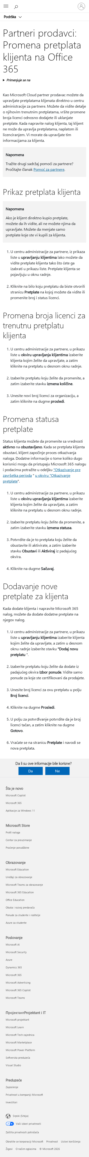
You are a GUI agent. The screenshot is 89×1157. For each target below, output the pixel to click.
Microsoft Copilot (16, 795)
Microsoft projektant (17, 1019)
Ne (57, 770)
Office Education (15, 900)
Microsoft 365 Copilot (18, 990)
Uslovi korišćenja (70, 1141)
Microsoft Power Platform (20, 1050)
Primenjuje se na (18, 80)
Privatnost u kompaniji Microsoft (24, 1094)
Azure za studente (16, 922)
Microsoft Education (17, 869)
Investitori (11, 1102)
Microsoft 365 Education (20, 892)
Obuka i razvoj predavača (20, 907)
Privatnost (52, 1141)
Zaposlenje (12, 1087)
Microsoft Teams (15, 997)
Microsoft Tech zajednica (20, 1035)
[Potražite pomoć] (17, 6)
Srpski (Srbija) (20, 1116)
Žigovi (9, 1149)
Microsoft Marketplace (19, 1042)
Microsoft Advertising (18, 982)
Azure (9, 959)
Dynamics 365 (14, 967)
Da (30, 770)
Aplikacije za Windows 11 (20, 810)
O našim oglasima (26, 1149)
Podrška (10, 16)
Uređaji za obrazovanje (19, 877)
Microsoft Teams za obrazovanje (24, 884)
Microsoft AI (13, 944)
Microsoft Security (16, 952)
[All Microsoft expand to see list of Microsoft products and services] (6, 6)
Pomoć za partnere (48, 169)
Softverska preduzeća (18, 1057)
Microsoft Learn (15, 1027)
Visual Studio (13, 1065)
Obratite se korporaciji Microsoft (24, 1141)
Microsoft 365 (14, 803)
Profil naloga (13, 832)
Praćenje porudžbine (17, 847)
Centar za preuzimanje (19, 840)
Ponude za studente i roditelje (23, 915)
